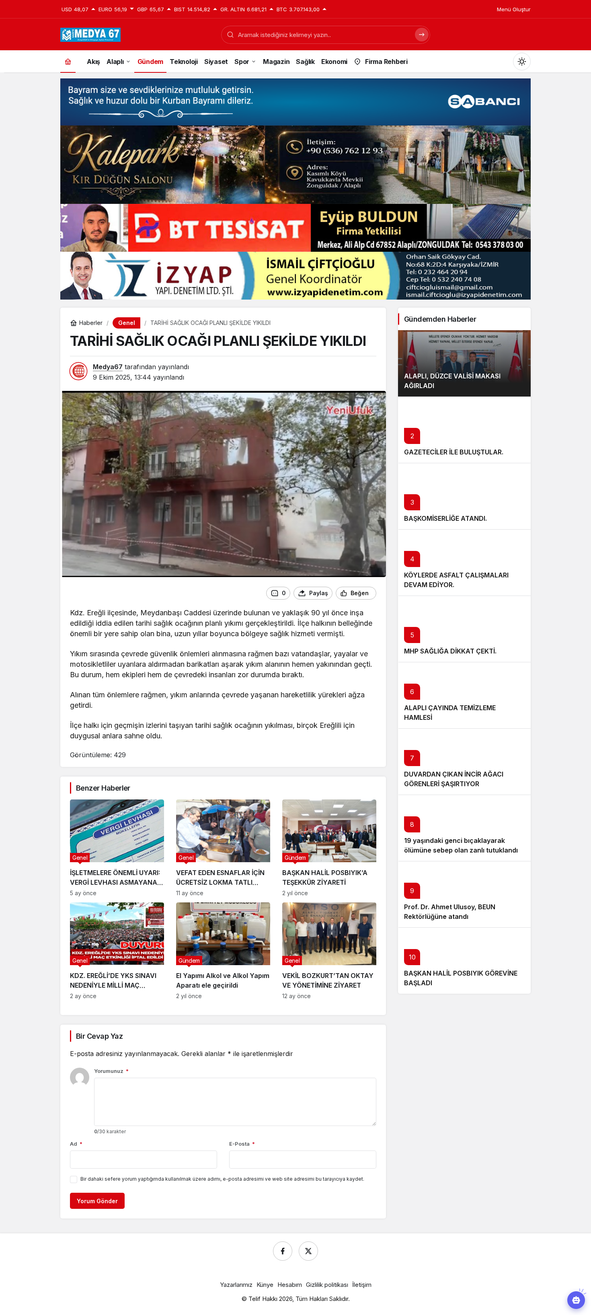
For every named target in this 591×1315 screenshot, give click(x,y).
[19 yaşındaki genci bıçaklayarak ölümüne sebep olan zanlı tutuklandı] (464, 828)
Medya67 (108, 367)
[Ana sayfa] (68, 61)
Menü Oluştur (514, 9)
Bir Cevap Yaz (99, 1036)
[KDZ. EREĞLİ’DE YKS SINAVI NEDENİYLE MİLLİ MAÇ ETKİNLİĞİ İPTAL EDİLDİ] (117, 950)
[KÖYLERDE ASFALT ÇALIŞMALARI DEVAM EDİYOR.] (464, 562)
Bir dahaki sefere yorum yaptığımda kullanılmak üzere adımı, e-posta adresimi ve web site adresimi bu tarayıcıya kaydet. (222, 1179)
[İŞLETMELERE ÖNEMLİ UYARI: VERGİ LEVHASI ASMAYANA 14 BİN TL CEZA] (117, 847)
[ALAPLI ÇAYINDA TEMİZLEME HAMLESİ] (464, 695)
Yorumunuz (111, 1071)
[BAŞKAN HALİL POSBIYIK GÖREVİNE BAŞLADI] (464, 960)
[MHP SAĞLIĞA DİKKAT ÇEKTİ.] (464, 629)
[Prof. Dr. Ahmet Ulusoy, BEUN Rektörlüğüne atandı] (464, 894)
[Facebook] (282, 1251)
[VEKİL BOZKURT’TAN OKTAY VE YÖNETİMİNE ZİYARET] (329, 950)
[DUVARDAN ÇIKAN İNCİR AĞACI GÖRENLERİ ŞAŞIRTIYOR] (464, 761)
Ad (76, 1143)
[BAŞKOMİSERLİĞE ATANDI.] (464, 496)
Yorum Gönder (97, 1201)
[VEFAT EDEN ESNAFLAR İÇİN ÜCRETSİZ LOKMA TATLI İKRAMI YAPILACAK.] (223, 847)
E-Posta (242, 1143)
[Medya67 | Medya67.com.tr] (90, 34)
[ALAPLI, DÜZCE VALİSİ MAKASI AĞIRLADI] (464, 363)
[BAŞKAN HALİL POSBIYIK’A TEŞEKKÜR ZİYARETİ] (329, 847)
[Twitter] (308, 1251)
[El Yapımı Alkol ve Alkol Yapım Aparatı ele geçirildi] (223, 950)
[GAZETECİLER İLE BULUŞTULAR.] (464, 430)
